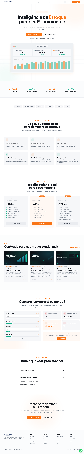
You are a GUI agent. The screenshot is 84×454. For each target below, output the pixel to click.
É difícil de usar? (24, 367)
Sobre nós (45, 436)
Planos (33, 2)
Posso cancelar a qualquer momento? (29, 381)
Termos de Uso (73, 438)
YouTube (78, 449)
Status (58, 441)
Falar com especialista (50, 34)
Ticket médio (9, 326)
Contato (45, 443)
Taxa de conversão (10, 321)
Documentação (60, 438)
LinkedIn (73, 449)
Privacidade (72, 436)
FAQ (49, 2)
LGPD (71, 441)
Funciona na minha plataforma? (27, 370)
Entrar (69, 2)
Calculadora (43, 2)
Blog (38, 2)
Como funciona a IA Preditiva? (27, 384)
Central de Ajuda (60, 436)
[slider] (9, 318)
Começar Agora (75, 2)
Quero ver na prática (33, 34)
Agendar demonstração (49, 417)
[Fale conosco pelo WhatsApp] (81, 451)
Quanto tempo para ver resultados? (28, 377)
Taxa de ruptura (9, 334)
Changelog (32, 443)
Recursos (28, 2)
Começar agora (33, 417)
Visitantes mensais (10, 313)
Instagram (69, 449)
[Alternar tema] (65, 2)
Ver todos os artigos (74, 247)
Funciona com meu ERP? (26, 374)
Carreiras (45, 441)
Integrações (32, 441)
